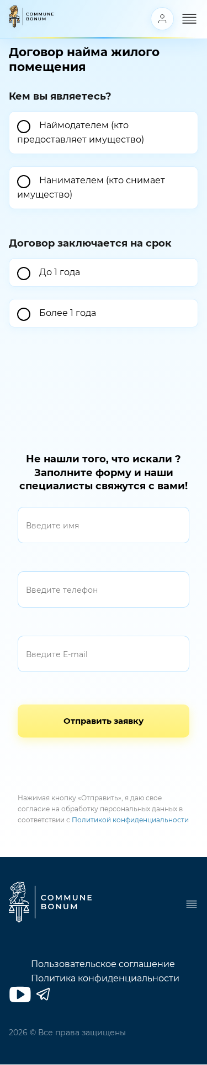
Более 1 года (67, 313)
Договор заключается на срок (90, 243)
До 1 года (59, 272)
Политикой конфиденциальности (130, 820)
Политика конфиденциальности (105, 978)
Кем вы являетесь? (60, 96)
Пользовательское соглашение (103, 964)
